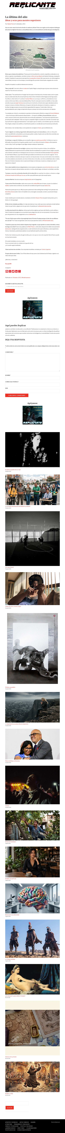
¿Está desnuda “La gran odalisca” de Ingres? (15, 996)
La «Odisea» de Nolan (10, 959)
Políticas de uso (10, 1130)
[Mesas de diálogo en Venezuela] (32, 744)
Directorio (20, 1128)
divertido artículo (9, 191)
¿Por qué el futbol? (9, 567)
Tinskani (7, 805)
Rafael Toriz (10, 24)
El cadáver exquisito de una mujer (13, 469)
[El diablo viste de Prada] (32, 862)
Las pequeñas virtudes (34, 78)
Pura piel (7, 263)
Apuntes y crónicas (11, 1122)
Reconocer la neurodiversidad (12, 914)
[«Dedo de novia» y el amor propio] (32, 589)
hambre (7, 185)
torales (25, 88)
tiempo (47, 142)
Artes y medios (24, 1122)
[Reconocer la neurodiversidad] (32, 899)
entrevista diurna (49, 167)
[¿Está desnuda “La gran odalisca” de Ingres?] (32, 979)
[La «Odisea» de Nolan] (32, 939)
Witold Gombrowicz (48, 220)
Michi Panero (31, 226)
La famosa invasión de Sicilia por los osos (15, 175)
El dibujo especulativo (10, 687)
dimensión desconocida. (45, 206)
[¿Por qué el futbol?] (32, 538)
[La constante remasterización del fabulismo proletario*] (32, 490)
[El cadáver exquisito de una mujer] (32, 450)
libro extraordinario (37, 76)
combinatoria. (32, 214)
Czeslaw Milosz (29, 98)
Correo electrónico (12, 381)
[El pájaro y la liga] (32, 1077)
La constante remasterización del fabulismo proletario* (17, 506)
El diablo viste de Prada (10, 878)
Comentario (9, 352)
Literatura (8, 1124)
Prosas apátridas (54, 152)
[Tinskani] (32, 785)
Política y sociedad (26, 1126)
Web (6, 388)
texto (39, 128)
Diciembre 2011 (17, 277)
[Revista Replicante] (32, 5)
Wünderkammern (25, 277)
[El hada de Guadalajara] (32, 825)
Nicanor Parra (39, 198)
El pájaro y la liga (9, 1093)
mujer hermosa (19, 103)
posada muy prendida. (40, 140)
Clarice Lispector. (46, 249)
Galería (33, 1122)
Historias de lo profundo (10, 1056)
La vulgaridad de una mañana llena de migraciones (16, 724)
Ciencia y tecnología (11, 1126)
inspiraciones (28, 179)
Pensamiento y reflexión (21, 1124)
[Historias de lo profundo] (32, 1028)
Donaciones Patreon (24, 1130)
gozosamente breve (16, 136)
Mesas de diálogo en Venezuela (12, 761)
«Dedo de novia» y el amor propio (13, 606)
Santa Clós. (47, 185)
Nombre (8, 375)
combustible (36, 183)
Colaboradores (31, 1128)
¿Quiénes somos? (10, 1128)
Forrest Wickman (54, 113)
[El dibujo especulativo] (32, 648)
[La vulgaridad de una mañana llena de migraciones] (32, 707)
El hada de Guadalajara (10, 841)
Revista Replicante (55, 1122)
